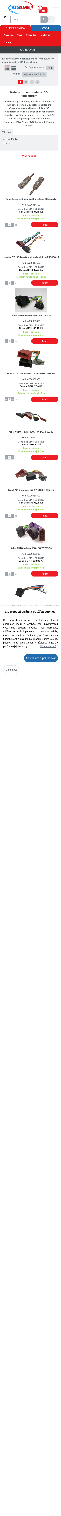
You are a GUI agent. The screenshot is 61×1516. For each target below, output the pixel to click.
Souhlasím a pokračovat (41, 658)
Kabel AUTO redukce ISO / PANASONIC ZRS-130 (31, 373)
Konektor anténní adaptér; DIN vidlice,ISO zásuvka (31, 199)
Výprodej (31, 35)
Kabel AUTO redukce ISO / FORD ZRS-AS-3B (31, 432)
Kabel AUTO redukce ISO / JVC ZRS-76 (31, 315)
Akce (19, 35)
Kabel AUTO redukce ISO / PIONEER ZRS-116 (31, 490)
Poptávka (45, 35)
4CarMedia (12, 139)
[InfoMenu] (55, 10)
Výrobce (6, 132)
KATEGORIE (28, 49)
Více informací (48, 646)
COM (9, 143)
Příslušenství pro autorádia (30, 58)
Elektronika (15, 28)
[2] (32, 82)
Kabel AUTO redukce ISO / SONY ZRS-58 (31, 548)
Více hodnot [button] (29, 156)
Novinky (8, 35)
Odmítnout (11, 669)
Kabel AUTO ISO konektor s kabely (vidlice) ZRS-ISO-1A (31, 257)
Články (8, 42)
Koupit (44, 224)
